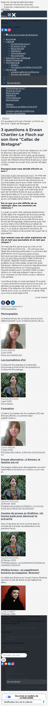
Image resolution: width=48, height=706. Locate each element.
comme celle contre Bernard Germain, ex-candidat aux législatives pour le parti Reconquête (23, 255)
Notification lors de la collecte (18, 702)
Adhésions (16, 51)
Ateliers (14, 65)
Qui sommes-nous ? (20, 44)
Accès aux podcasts (15, 647)
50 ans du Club (18, 46)
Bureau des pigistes (20, 74)
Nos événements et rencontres (21, 628)
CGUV (9, 676)
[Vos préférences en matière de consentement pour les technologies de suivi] (43, 701)
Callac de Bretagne (35, 155)
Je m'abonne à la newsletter (15, 652)
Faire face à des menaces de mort (17, 175)
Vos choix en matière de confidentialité (26, 697)
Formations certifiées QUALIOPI (26, 67)
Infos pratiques (18, 53)
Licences (10, 671)
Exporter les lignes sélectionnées (17, 2)
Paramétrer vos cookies (17, 678)
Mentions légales (14, 673)
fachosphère (34, 268)
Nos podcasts (17, 55)
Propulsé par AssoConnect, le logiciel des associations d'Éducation (26, 688)
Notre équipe (17, 48)
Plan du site (12, 669)
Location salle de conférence (25, 72)
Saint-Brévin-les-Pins (18, 196)
